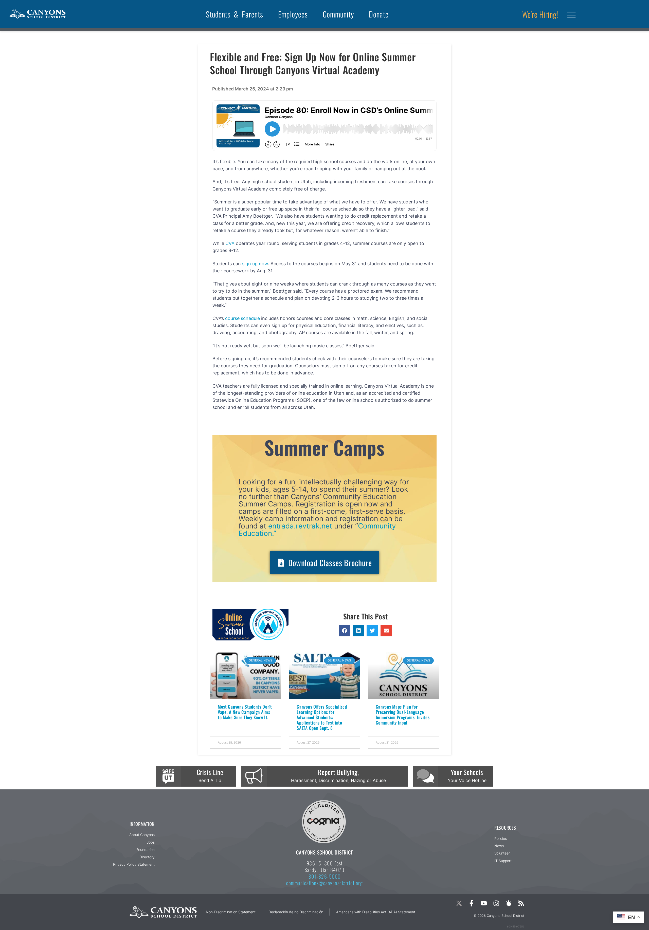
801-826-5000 (325, 876)
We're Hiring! (540, 14)
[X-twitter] (459, 903)
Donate (379, 14)
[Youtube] (484, 903)
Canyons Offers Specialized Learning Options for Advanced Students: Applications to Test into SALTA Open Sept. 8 (322, 717)
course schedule (242, 318)
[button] (344, 630)
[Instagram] (496, 903)
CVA (230, 243)
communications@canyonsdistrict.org (324, 883)
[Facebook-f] (471, 903)
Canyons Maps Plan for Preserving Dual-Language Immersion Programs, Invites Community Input (403, 714)
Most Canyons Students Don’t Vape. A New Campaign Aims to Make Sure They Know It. (245, 711)
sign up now (255, 263)
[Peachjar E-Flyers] (509, 903)
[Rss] (521, 903)
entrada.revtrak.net (300, 526)
